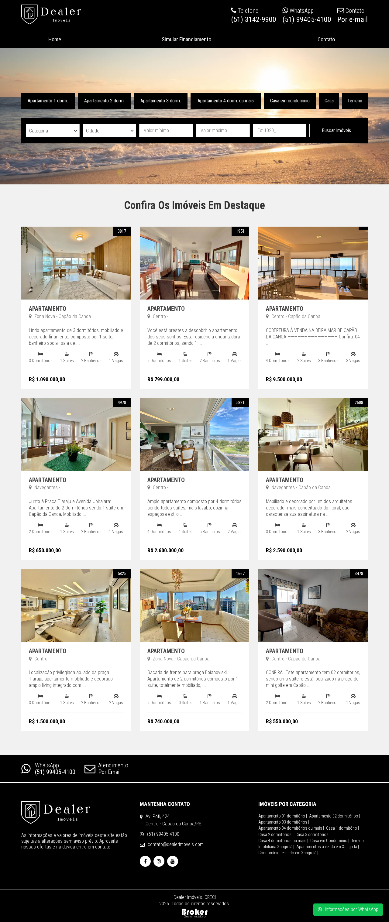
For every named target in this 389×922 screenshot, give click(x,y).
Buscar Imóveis (336, 130)
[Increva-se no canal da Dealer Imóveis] (172, 861)
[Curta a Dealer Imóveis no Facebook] (145, 861)
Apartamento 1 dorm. (48, 101)
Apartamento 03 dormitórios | (283, 822)
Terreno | (358, 840)
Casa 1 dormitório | (342, 828)
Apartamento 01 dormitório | (282, 816)
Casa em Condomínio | (329, 840)
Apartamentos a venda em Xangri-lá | (327, 846)
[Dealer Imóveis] (76, 812)
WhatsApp (55, 769)
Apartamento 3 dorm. (160, 101)
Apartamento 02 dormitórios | (334, 816)
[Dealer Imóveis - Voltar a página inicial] (51, 14)
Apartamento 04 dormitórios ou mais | (291, 828)
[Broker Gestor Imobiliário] (195, 912)
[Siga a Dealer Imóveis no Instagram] (158, 861)
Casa (329, 101)
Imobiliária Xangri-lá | (276, 846)
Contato (326, 39)
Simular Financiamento (186, 39)
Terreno (354, 101)
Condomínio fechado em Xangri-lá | (288, 852)
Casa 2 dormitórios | (275, 834)
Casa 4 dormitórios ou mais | (283, 840)
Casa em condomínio (290, 101)
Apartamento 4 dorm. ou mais (226, 101)
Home (54, 39)
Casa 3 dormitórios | (312, 834)
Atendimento (113, 769)
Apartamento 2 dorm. (104, 101)
